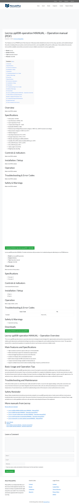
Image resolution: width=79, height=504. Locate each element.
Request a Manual (69, 5)
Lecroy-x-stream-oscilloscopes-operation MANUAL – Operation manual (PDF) (27, 414)
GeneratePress (46, 501)
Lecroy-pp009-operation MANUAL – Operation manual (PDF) (19, 426)
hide (12, 61)
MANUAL (8, 423)
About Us (72, 1)
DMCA (54, 494)
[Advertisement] (39, 18)
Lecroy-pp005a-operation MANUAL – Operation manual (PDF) (19, 424)
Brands (60, 1)
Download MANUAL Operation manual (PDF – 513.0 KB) (19, 248)
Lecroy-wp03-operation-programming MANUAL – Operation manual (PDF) (26, 416)
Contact (55, 1)
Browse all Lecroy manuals (11, 406)
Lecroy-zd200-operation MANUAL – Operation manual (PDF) (23, 412)
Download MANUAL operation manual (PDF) (17, 331)
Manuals (11, 422)
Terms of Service (57, 489)
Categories (66, 1)
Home (38, 5)
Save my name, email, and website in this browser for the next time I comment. (24, 467)
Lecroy (7, 422)
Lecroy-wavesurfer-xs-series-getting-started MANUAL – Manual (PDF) (25, 418)
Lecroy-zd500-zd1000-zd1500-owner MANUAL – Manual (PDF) (23, 410)
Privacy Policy (56, 492)
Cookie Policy (56, 487)
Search (43, 5)
